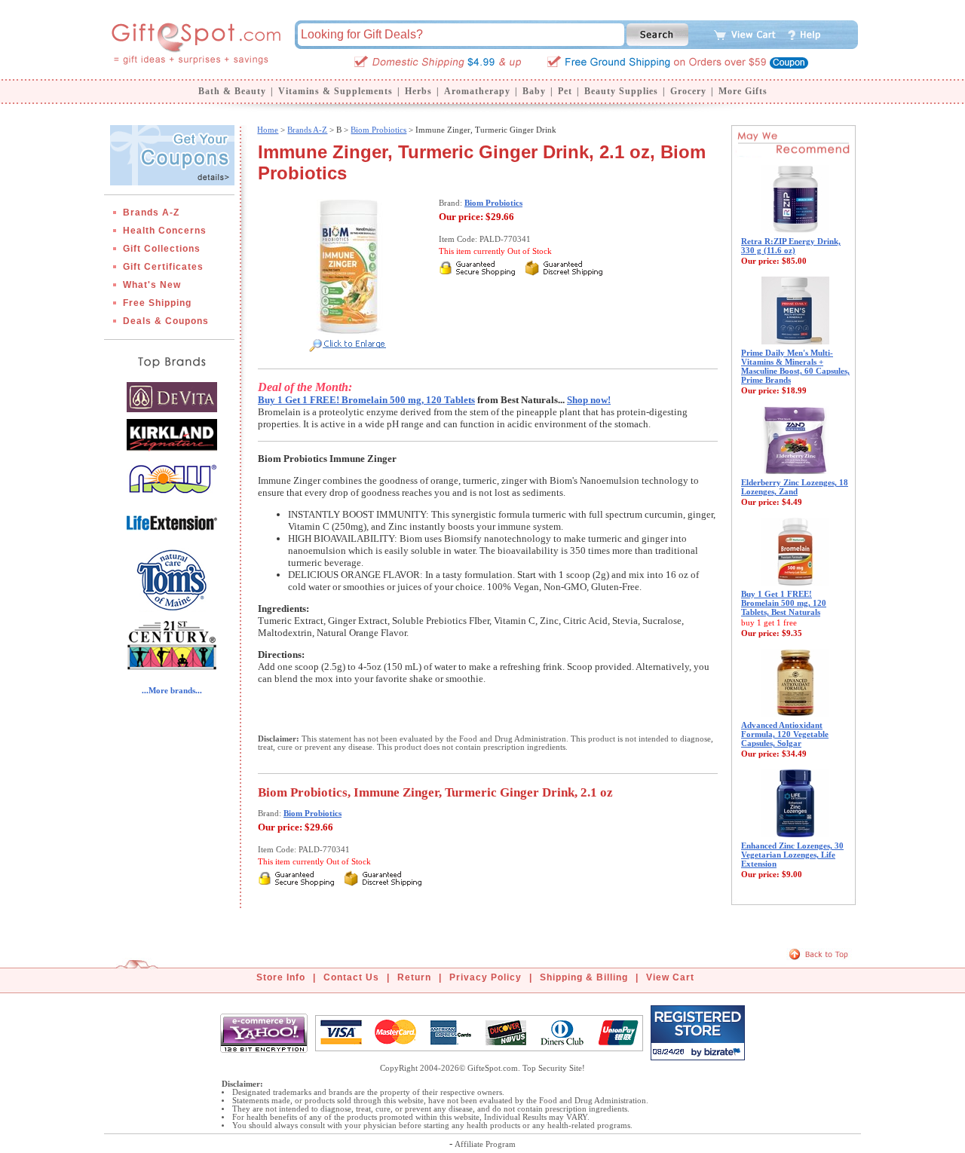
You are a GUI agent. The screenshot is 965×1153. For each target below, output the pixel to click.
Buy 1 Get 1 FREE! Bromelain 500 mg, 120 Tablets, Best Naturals (783, 602)
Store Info (280, 977)
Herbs (418, 91)
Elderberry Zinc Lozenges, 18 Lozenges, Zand (794, 487)
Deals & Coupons (166, 321)
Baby (534, 91)
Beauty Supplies (621, 91)
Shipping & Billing (584, 977)
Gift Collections (162, 248)
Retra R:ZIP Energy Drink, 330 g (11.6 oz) (791, 246)
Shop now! (589, 399)
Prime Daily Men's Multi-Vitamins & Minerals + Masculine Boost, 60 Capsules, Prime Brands (795, 366)
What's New (152, 285)
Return (414, 977)
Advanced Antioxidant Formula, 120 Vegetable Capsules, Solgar (785, 734)
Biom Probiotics (378, 129)
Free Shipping (157, 303)
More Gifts (742, 91)
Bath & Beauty (232, 91)
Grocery (688, 91)
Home (267, 129)
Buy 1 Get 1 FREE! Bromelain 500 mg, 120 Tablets (366, 399)
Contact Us (351, 977)
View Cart (670, 977)
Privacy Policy (485, 977)
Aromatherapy (477, 91)
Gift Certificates (163, 266)
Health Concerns (165, 230)
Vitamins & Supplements (335, 91)
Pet (565, 91)
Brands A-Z (151, 212)
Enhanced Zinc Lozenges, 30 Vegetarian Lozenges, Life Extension (792, 854)
